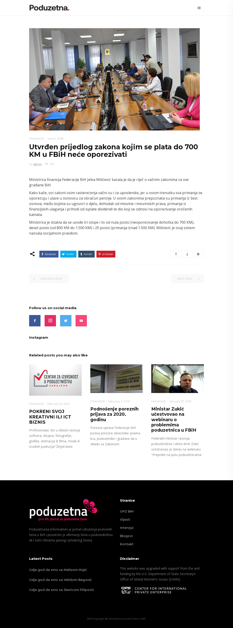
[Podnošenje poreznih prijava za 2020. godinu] (116, 378)
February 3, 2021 (119, 401)
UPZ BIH (127, 511)
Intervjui (127, 528)
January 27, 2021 (180, 401)
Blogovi (126, 536)
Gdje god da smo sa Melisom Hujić (58, 570)
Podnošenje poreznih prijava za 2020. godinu (114, 414)
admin (37, 164)
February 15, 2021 (58, 403)
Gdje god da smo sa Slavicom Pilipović (61, 590)
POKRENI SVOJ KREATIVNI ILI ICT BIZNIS (50, 417)
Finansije (36, 138)
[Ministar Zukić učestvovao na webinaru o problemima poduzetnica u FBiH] (177, 378)
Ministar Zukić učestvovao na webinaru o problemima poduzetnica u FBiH (173, 419)
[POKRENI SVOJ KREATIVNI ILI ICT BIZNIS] (55, 380)
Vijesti (125, 520)
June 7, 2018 (55, 138)
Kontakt (127, 544)
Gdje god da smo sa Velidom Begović (60, 580)
